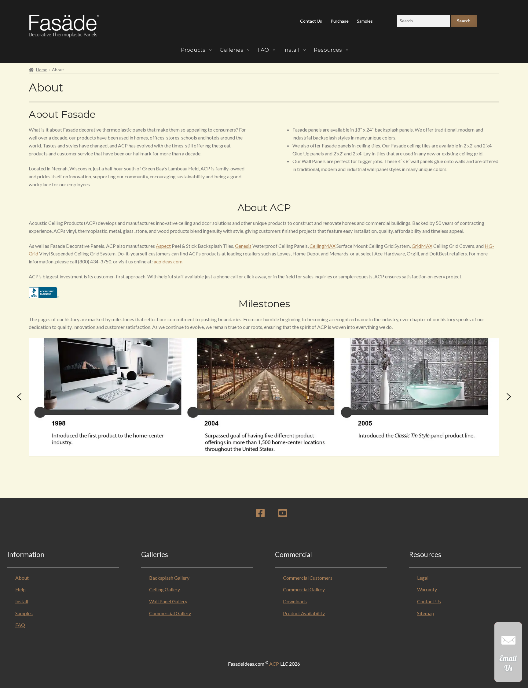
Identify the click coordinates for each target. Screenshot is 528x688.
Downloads (295, 601)
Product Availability (304, 613)
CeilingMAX (323, 246)
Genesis (243, 246)
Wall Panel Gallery (168, 601)
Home (41, 69)
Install (21, 601)
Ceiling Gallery (164, 589)
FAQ (20, 625)
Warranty (427, 589)
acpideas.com (168, 261)
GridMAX (422, 246)
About (22, 578)
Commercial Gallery (170, 613)
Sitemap (425, 613)
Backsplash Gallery (169, 578)
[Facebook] (260, 515)
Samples (365, 21)
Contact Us (311, 21)
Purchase (340, 21)
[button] (19, 397)
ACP (273, 664)
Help (20, 589)
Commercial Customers (307, 578)
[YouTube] (283, 515)
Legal (422, 578)
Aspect (163, 246)
